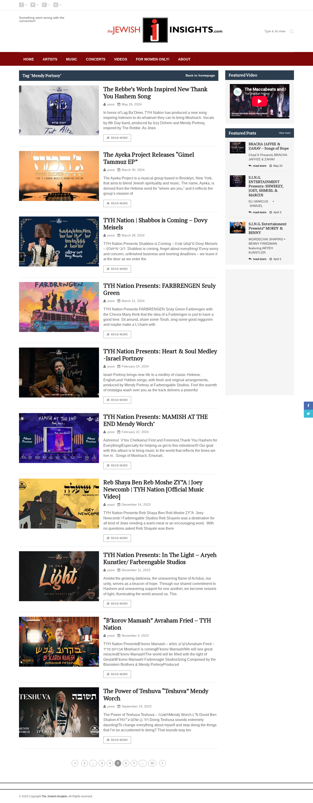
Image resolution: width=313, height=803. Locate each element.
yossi (111, 104)
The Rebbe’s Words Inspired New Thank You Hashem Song (155, 92)
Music (71, 59)
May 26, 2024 (132, 104)
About (184, 59)
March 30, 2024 (133, 170)
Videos (120, 59)
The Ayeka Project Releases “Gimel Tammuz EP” (148, 158)
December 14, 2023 (136, 504)
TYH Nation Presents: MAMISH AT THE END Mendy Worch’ (155, 420)
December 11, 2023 (136, 570)
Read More (119, 138)
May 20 (278, 165)
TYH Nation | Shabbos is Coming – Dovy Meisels (155, 223)
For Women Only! (152, 59)
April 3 (277, 212)
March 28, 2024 (133, 235)
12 (152, 763)
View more (285, 133)
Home (28, 59)
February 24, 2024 (135, 366)
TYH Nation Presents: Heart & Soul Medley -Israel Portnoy (160, 354)
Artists (50, 59)
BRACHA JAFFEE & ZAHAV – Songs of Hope (269, 146)
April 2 (277, 259)
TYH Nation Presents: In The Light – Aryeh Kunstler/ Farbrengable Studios (160, 558)
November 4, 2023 (135, 635)
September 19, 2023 (136, 706)
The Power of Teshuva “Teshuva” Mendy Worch (155, 694)
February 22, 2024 (135, 432)
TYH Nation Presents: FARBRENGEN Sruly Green (159, 289)
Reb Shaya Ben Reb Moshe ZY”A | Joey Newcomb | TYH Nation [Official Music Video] (153, 489)
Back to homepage (200, 75)
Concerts (95, 59)
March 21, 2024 (133, 301)
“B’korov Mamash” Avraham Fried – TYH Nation (157, 623)
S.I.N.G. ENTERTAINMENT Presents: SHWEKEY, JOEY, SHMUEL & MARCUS (266, 186)
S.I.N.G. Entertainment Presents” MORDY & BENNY (268, 228)
